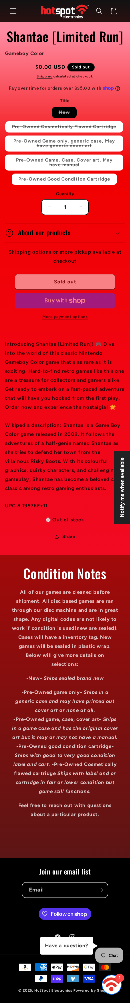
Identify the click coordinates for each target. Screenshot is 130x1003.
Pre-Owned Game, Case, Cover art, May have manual (64, 164)
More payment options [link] (65, 316)
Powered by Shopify (92, 990)
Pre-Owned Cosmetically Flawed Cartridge (67, 128)
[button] (13, 11)
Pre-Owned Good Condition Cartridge (67, 180)
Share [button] (69, 536)
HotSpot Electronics (53, 990)
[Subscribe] (100, 890)
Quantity (65, 193)
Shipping (45, 76)
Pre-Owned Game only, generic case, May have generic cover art (66, 145)
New (68, 113)
